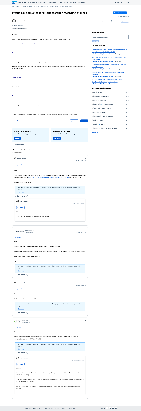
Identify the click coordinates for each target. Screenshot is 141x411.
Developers (52, 2)
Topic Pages (81, 2)
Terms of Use (32, 408)
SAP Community (15, 6)
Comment (84, 121)
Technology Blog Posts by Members (103, 54)
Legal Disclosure (48, 408)
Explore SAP (118, 2)
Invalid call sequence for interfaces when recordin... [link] (61, 6)
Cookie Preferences (72, 408)
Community (22, 2)
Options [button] (128, 13)
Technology (36, 6)
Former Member (21, 21)
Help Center (73, 2)
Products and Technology (35, 2)
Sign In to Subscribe (120, 12)
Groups (45, 2)
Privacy (26, 408)
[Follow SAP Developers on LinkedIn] (116, 408)
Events (66, 2)
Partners (60, 2)
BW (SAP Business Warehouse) (19, 28)
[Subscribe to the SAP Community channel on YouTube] (113, 408)
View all (94, 132)
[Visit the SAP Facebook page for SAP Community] (107, 408)
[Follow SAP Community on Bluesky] (110, 408)
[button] (122, 21)
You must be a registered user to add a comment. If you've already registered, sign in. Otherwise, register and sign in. (49, 188)
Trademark (57, 408)
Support (64, 408)
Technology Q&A (44, 6)
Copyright (40, 408)
